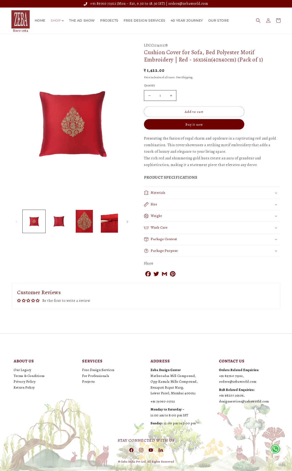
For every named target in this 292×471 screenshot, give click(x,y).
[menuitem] (40, 20)
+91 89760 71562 (102, 3)
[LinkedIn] (160, 449)
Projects (88, 381)
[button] (258, 20)
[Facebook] (131, 449)
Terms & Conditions (29, 376)
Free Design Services (98, 370)
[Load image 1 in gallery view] (34, 221)
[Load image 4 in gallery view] (109, 221)
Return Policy (24, 387)
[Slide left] (16, 221)
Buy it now (194, 124)
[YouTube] (150, 449)
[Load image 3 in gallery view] (84, 221)
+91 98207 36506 (231, 395)
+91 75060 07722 (163, 401)
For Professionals (95, 376)
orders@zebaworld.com (188, 3)
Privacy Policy (25, 381)
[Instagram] (141, 449)
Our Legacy (22, 370)
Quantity (149, 85)
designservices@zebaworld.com (244, 401)
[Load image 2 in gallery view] (59, 221)
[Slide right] (128, 221)
